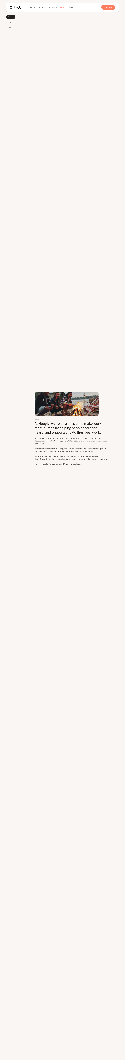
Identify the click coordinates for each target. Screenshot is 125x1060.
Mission (10, 17)
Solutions (41, 7)
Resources (52, 7)
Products (30, 7)
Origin (10, 22)
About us (63, 7)
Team (10, 27)
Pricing (70, 7)
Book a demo (108, 7)
